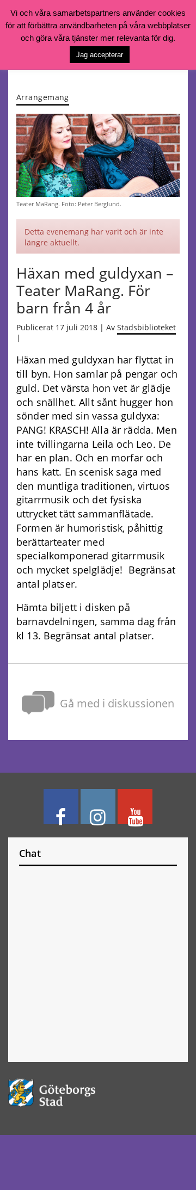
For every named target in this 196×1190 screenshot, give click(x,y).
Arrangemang (42, 97)
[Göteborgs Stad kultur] (98, 1092)
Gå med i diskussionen (117, 703)
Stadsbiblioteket (146, 327)
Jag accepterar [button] (99, 55)
